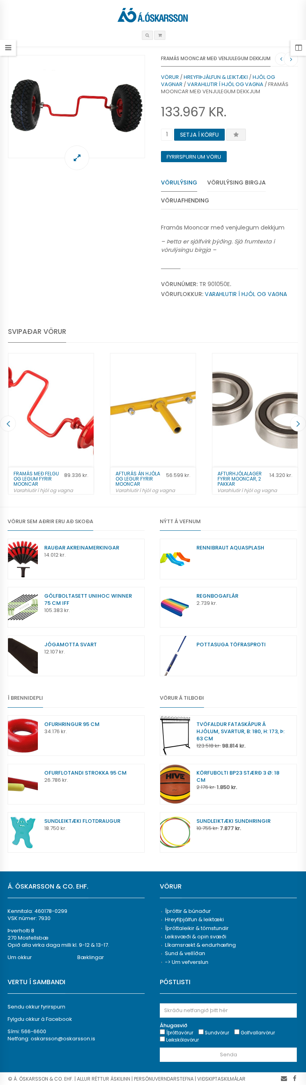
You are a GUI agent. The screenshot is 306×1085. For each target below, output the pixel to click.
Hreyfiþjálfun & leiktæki (216, 77)
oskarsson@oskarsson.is (63, 1038)
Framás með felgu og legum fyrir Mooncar (36, 478)
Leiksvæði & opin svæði (195, 936)
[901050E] (76, 106)
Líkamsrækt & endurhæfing (200, 945)
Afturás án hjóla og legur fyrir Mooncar (138, 478)
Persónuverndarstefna (164, 1078)
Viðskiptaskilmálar (221, 1078)
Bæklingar (90, 957)
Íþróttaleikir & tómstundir (197, 928)
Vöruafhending (185, 200)
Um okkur (20, 957)
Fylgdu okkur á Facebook (40, 1019)
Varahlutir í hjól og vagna (225, 84)
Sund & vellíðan (185, 953)
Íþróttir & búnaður (188, 911)
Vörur (170, 77)
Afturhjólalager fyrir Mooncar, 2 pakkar (240, 478)
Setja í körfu (199, 135)
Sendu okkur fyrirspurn (36, 1006)
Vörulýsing (179, 182)
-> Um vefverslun (186, 962)
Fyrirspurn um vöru (194, 157)
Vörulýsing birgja (236, 182)
